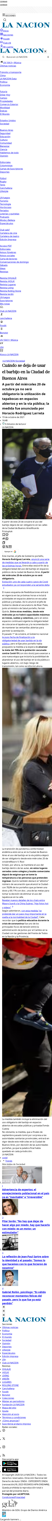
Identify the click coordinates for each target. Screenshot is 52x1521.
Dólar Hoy (5, 94)
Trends (8, 1160)
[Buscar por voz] (48, 57)
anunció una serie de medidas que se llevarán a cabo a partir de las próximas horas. (25, 562)
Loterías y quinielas (9, 213)
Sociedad (20, 360)
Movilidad (5, 107)
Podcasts (4, 216)
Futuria (3, 91)
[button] (26, 202)
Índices (3, 110)
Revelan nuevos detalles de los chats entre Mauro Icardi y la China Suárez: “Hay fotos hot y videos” (25, 904)
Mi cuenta (8, 46)
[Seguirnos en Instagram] (3, 1447)
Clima (3, 75)
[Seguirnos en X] (3, 1439)
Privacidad (20, 1497)
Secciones (8, 34)
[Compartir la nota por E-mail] (10, 547)
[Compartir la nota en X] (7, 547)
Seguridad (5, 133)
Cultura (3, 139)
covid (4, 1157)
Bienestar (5, 146)
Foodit (6, 38)
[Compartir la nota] (3, 539)
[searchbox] (25, 57)
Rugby (3, 181)
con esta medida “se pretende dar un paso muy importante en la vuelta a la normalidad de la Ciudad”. (24, 914)
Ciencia (3, 149)
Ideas (2, 268)
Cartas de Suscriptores (11, 168)
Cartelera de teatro (9, 236)
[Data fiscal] (4, 1516)
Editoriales (5, 162)
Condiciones (8, 1497)
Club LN (7, 42)
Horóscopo (5, 207)
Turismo (4, 200)
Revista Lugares (8, 284)
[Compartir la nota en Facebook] (3, 547)
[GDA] (10, 1506)
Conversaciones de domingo (14, 262)
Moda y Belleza (7, 220)
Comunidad (6, 143)
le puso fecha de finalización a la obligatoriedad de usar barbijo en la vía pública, (22, 640)
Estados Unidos (8, 120)
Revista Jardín (7, 294)
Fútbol (3, 178)
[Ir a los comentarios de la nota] (7, 535)
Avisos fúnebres (8, 252)
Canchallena (6, 188)
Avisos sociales (7, 255)
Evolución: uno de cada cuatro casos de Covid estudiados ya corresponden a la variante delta (25, 583)
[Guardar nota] (3, 535)
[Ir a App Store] (10, 1471)
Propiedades (6, 101)
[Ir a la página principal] (26, 26)
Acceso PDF (6, 245)
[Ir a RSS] (3, 1456)
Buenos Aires (6, 130)
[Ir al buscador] (4, 20)
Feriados (4, 210)
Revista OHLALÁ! (8, 278)
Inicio (6, 30)
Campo (3, 97)
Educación (5, 136)
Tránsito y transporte (10, 72)
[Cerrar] (45, 51)
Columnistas (6, 165)
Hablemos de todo (9, 152)
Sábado (4, 265)
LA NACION (8, 360)
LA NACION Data (8, 78)
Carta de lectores (8, 258)
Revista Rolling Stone (10, 290)
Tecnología (5, 204)
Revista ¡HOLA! (7, 281)
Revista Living (7, 287)
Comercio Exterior (9, 104)
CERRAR (3, 2)
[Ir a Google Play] (10, 1465)
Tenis (2, 184)
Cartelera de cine (8, 233)
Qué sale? (5, 229)
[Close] (3, 1307)
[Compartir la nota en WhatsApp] (7, 539)
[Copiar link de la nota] (3, 543)
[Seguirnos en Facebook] (3, 1431)
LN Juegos (5, 197)
